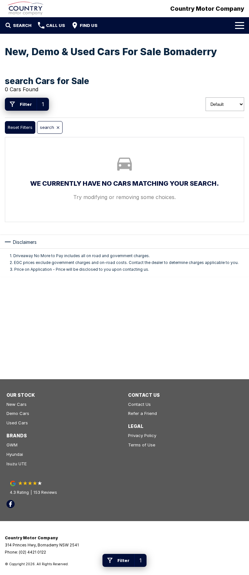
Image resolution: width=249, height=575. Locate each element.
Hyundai (14, 454)
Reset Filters (20, 127)
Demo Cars (17, 413)
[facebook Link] (10, 504)
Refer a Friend (142, 413)
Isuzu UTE (16, 463)
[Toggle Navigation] (239, 25)
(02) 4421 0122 (32, 552)
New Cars (16, 404)
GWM (12, 444)
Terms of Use (141, 444)
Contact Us (139, 404)
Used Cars (17, 422)
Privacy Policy (142, 435)
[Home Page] (25, 8)
